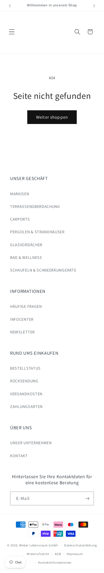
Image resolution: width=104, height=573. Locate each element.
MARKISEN (19, 193)
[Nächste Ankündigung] (94, 5)
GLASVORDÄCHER (26, 244)
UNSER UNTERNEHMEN (31, 442)
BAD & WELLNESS (26, 257)
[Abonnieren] (87, 498)
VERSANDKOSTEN (26, 394)
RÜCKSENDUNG (24, 381)
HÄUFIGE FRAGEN (26, 306)
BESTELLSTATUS (25, 368)
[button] (11, 31)
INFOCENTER (22, 319)
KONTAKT (19, 455)
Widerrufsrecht (38, 554)
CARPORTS (20, 219)
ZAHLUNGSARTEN (26, 406)
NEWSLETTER (22, 332)
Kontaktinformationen (54, 562)
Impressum (75, 554)
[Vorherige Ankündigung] (9, 5)
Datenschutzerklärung (80, 545)
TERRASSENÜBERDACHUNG (35, 206)
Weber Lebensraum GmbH (38, 545)
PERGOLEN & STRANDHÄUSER (37, 232)
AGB (58, 554)
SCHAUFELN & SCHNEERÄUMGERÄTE (43, 270)
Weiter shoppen (52, 117)
